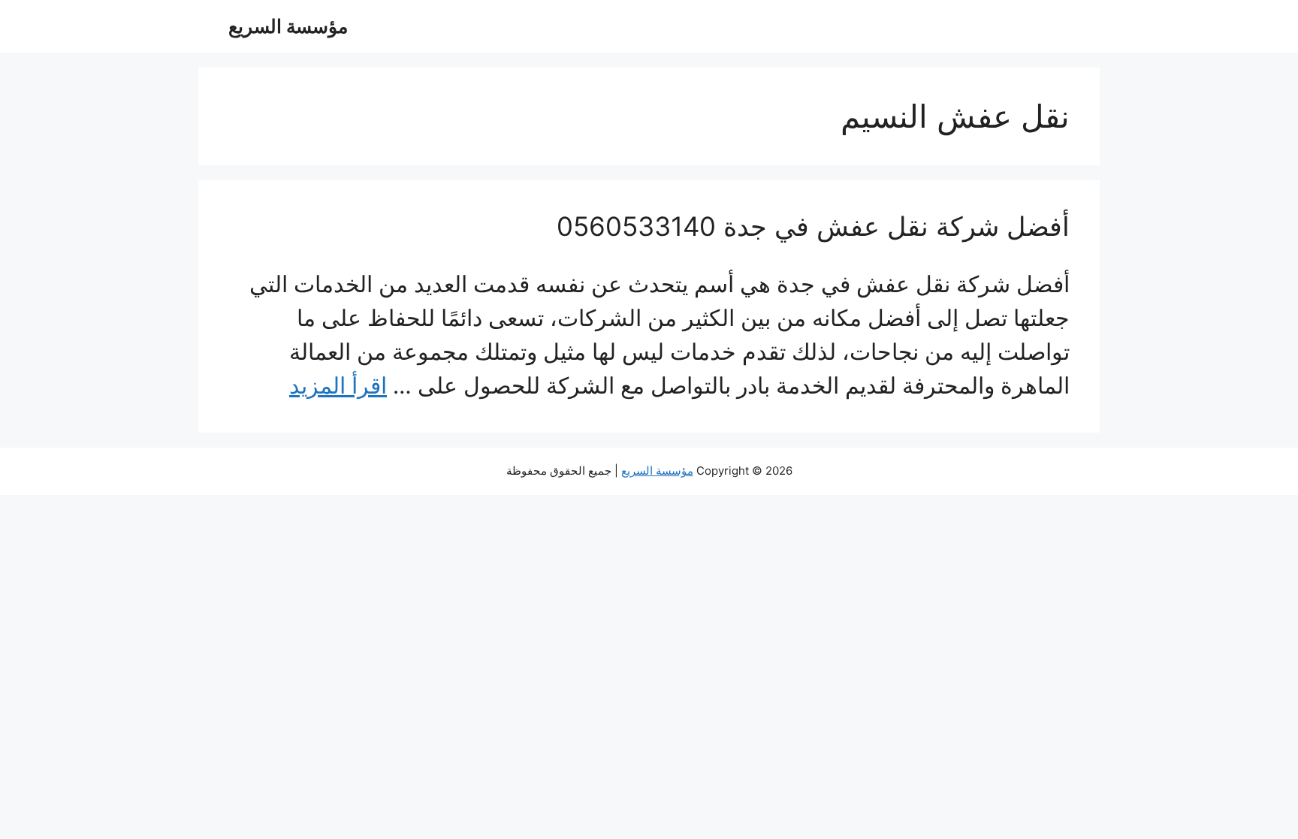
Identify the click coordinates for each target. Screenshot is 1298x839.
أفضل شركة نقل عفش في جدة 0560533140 (813, 226)
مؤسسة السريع (288, 26)
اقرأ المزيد (338, 385)
